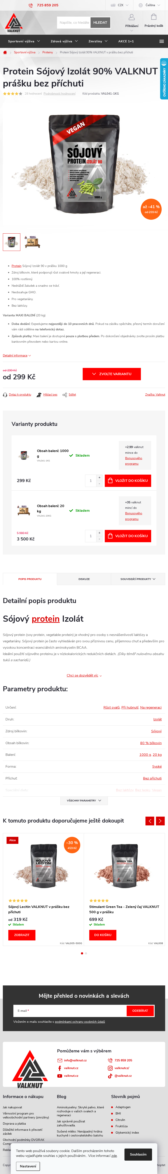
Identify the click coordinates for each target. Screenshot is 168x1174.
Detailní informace (15, 355)
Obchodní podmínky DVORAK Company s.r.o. (23, 1142)
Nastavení (28, 1166)
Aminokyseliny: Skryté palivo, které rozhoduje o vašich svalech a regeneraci (80, 1111)
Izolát (157, 719)
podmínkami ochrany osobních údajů (80, 1022)
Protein (16, 266)
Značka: (155, 395)
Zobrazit (22, 935)
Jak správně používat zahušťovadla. (71, 1123)
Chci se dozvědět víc (82, 675)
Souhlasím (138, 1154)
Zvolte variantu (115, 374)
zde (114, 1155)
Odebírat (140, 1011)
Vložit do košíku (131, 480)
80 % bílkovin (151, 743)
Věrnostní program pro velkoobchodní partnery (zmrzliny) (26, 1115)
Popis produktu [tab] (30, 579)
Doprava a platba (14, 1124)
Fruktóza (122, 1126)
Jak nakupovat (12, 1107)
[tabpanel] (43, 889)
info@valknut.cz (75, 1060)
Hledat (100, 22)
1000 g (145, 754)
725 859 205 (123, 1060)
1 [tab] (82, 953)
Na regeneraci (151, 707)
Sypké (157, 766)
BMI (118, 1113)
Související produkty (136, 579)
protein (46, 619)
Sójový (156, 731)
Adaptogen (123, 1107)
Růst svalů (111, 707)
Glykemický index (127, 1132)
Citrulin (120, 1120)
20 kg (157, 754)
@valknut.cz (123, 1076)
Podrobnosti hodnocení (59, 94)
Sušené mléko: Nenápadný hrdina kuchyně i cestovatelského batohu (80, 1133)
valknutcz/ (122, 1068)
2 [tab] (86, 953)
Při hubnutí (129, 707)
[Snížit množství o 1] (99, 484)
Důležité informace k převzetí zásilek (22, 1132)
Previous (149, 821)
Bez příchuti (152, 778)
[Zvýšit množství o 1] (99, 478)
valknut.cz (71, 1068)
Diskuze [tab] (84, 579)
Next (160, 821)
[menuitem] (24, 41)
